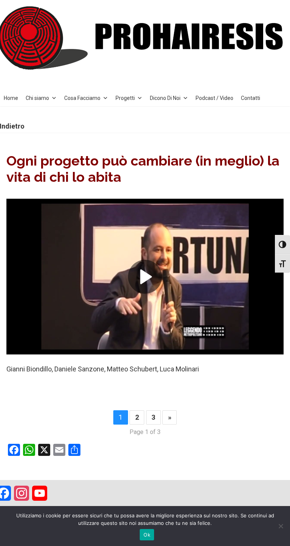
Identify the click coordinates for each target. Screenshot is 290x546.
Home (11, 98)
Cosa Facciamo (82, 98)
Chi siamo (37, 98)
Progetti (125, 98)
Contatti (250, 98)
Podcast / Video (214, 98)
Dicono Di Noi (165, 98)
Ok (146, 535)
